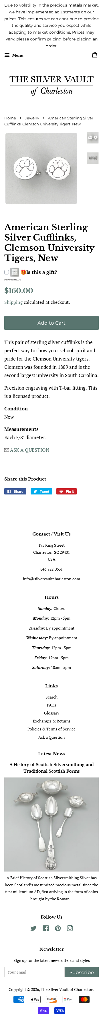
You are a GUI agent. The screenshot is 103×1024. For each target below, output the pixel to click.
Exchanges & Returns (51, 721)
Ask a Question (51, 737)
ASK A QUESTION (29, 450)
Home (10, 118)
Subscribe (82, 972)
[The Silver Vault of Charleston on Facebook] (45, 929)
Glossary (51, 713)
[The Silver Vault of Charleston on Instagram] (70, 929)
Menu (17, 55)
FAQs (51, 705)
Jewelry (32, 118)
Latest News (51, 753)
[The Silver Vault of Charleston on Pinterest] (58, 929)
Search (51, 697)
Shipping (13, 302)
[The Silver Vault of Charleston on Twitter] (33, 929)
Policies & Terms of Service (51, 729)
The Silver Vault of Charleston (67, 989)
